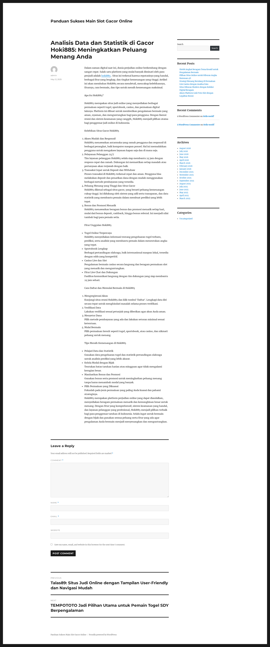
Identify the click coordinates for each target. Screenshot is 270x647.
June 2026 (184, 154)
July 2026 (183, 151)
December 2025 (186, 172)
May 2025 (183, 192)
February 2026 (186, 166)
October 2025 (185, 178)
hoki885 (106, 75)
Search (180, 44)
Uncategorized (186, 218)
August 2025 (185, 184)
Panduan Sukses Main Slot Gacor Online (91, 21)
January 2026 (185, 169)
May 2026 (183, 157)
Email (55, 516)
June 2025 (183, 189)
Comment (57, 460)
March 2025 (184, 198)
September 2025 (186, 181)
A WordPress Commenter (188, 125)
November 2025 (186, 175)
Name (55, 503)
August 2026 (185, 148)
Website (55, 530)
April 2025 (184, 195)
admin (54, 75)
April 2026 (184, 160)
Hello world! (208, 116)
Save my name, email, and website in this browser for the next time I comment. (89, 545)
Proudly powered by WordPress (103, 635)
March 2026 (184, 163)
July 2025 (183, 186)
